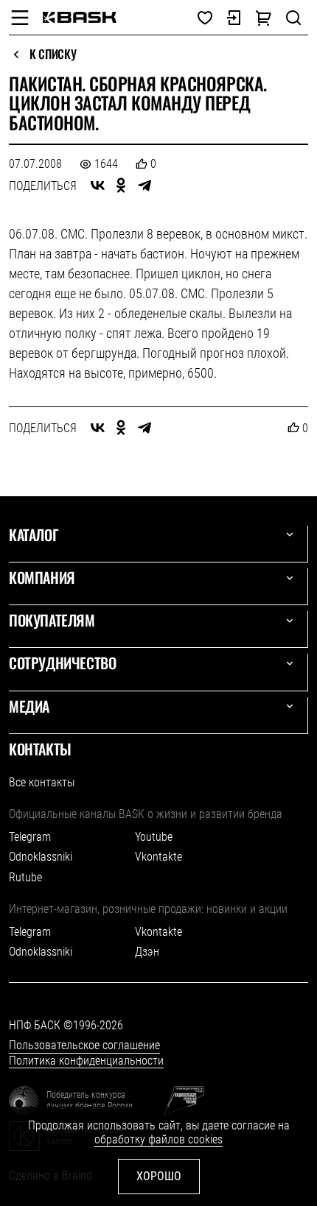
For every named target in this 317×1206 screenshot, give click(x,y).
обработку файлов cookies (158, 1139)
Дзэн (147, 952)
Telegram (30, 837)
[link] (79, 17)
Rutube (25, 877)
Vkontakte (158, 857)
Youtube (154, 837)
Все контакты (41, 782)
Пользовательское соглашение (84, 1045)
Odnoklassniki (40, 857)
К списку (52, 54)
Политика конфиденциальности (86, 1061)
